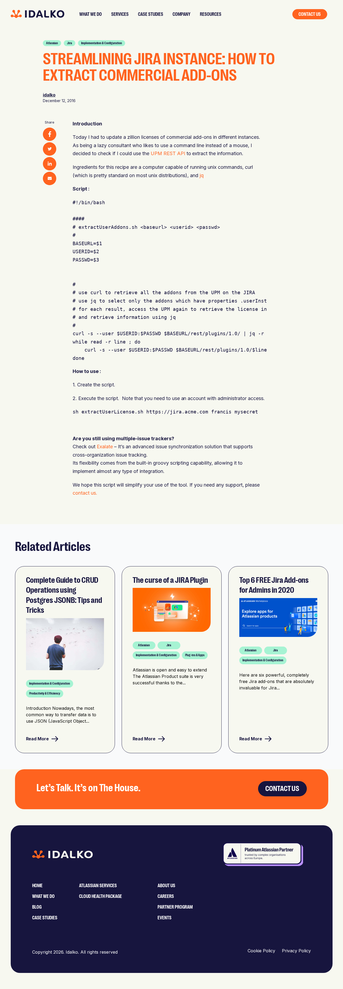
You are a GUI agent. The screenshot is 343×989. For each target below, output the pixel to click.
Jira (69, 43)
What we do (90, 14)
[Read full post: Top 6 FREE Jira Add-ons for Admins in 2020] (278, 618)
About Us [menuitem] (166, 885)
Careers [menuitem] (166, 896)
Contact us (310, 14)
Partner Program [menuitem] (175, 907)
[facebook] (49, 134)
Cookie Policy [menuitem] (261, 950)
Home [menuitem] (37, 885)
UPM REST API (168, 153)
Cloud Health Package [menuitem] (100, 896)
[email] (49, 178)
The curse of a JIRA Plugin (170, 580)
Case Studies (150, 14)
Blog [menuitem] (37, 907)
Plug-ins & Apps (195, 655)
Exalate (105, 446)
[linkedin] (49, 163)
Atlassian (52, 43)
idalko (49, 95)
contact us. (85, 493)
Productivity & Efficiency (44, 693)
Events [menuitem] (165, 917)
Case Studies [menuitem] (44, 917)
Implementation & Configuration (101, 43)
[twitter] (49, 149)
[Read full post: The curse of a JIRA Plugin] (172, 610)
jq (202, 175)
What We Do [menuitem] (43, 896)
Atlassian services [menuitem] (98, 885)
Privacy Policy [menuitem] (296, 950)
